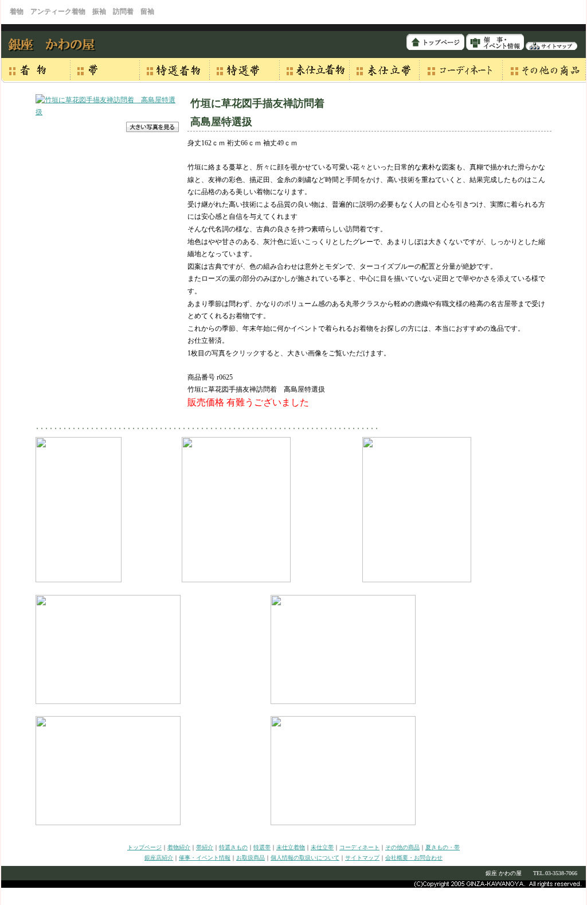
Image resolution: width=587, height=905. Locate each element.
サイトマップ (362, 857)
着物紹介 (178, 847)
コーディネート (359, 847)
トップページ (144, 847)
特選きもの (233, 847)
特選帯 (262, 847)
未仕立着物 (290, 847)
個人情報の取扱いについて (305, 857)
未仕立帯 (322, 847)
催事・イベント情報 (204, 857)
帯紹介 (204, 847)
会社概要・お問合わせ (414, 857)
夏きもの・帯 (442, 847)
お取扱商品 (250, 857)
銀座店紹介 (158, 857)
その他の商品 (402, 847)
